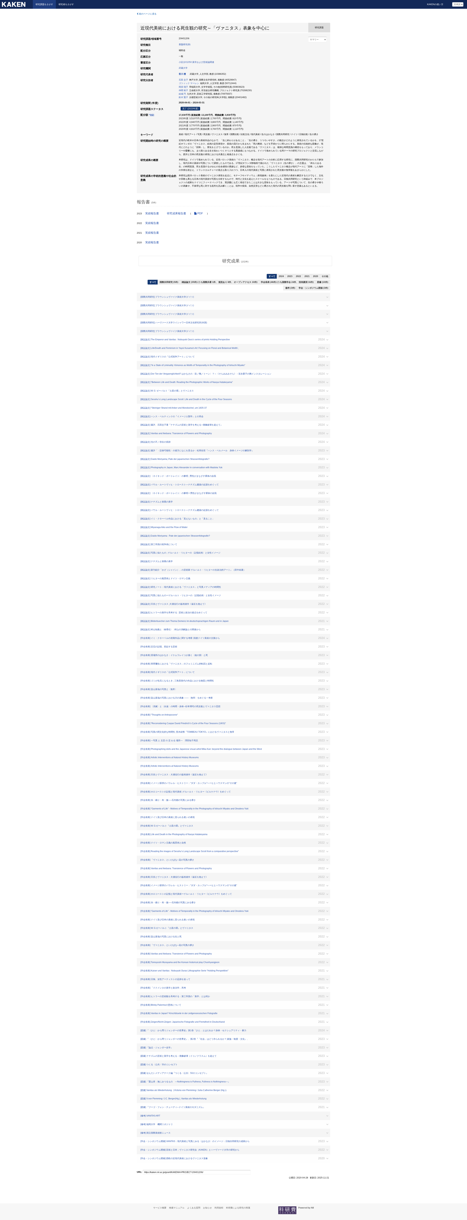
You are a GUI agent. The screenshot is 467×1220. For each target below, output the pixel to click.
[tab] (235, 261)
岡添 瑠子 (183, 87)
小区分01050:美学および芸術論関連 (196, 62)
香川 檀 (182, 74)
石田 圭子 (183, 80)
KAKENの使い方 (435, 4)
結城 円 (182, 94)
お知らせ (207, 1208)
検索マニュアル (176, 1208)
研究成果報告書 (176, 213)
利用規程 (219, 1208)
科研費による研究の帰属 (238, 1208)
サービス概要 (159, 1208)
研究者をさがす (66, 4)
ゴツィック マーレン (189, 83)
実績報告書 (152, 213)
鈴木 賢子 (183, 97)
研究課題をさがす (44, 4)
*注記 (151, 115)
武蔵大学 (183, 68)
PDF (200, 213)
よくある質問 (193, 1208)
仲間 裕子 (183, 90)
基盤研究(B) (184, 44)
